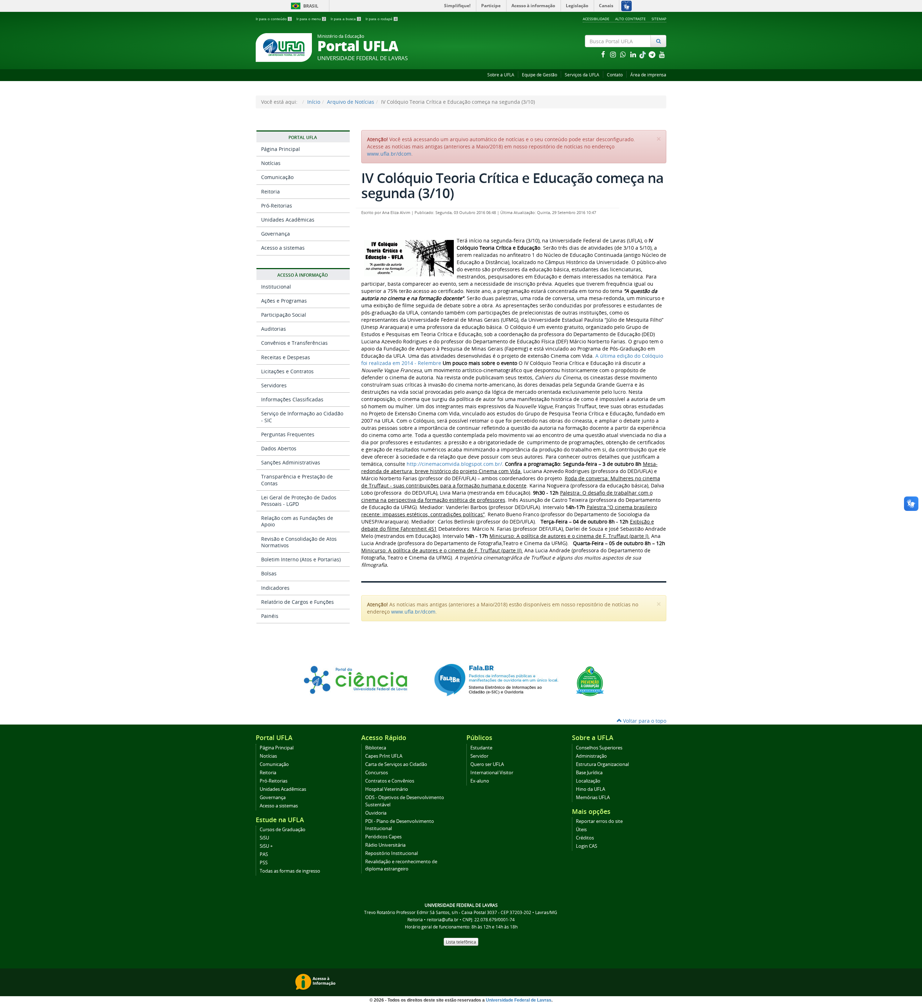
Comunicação (277, 177)
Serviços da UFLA (582, 75)
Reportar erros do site (599, 821)
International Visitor (491, 773)
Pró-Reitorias (276, 205)
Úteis (581, 829)
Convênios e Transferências (294, 342)
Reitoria (270, 191)
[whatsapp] (624, 54)
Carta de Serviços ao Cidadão (396, 764)
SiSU (264, 838)
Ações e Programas (284, 300)
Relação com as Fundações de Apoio (297, 521)
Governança (275, 233)
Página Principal (280, 149)
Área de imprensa (648, 75)
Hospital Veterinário (386, 789)
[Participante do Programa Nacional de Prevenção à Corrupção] (590, 680)
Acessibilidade (596, 18)
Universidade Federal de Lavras (518, 1000)
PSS (264, 863)
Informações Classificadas (292, 399)
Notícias (271, 163)
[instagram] (614, 54)
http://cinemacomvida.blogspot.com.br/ (454, 463)
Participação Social (283, 314)
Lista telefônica (461, 942)
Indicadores (275, 587)
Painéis (269, 615)
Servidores (274, 385)
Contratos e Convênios (389, 781)
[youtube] (662, 54)
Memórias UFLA (593, 797)
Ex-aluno (479, 781)
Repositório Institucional (391, 853)
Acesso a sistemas (283, 247)
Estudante (481, 748)
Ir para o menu (310, 19)
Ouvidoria (375, 813)
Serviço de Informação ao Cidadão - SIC (302, 416)
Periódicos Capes (383, 837)
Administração (591, 756)
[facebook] (604, 54)
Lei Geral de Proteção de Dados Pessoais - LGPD (298, 500)
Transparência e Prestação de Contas (297, 479)
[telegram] (653, 54)
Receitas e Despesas (285, 357)
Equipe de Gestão (539, 75)
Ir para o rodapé (381, 19)
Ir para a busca (345, 19)
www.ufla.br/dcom (389, 153)
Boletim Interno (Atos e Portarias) (301, 559)
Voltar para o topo (644, 720)
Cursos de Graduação (282, 829)
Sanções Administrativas (290, 462)
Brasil (303, 6)
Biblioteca (375, 748)
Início (313, 101)
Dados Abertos (278, 448)
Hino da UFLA (590, 789)
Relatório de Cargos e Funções (297, 601)
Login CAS (586, 846)
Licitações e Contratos (287, 371)
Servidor (479, 756)
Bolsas (269, 573)
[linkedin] (634, 54)
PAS (264, 854)
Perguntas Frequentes (287, 434)
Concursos (376, 773)
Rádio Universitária (385, 845)
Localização (588, 781)
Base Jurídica (589, 773)
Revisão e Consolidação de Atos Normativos (299, 542)
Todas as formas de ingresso (290, 871)
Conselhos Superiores (599, 748)
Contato (615, 75)
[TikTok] (643, 54)
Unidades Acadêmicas (287, 219)
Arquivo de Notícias (350, 101)
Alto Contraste (630, 18)
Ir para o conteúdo (273, 19)
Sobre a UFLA (500, 75)
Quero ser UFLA (487, 764)
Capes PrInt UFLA (383, 756)
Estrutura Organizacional (602, 764)
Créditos (585, 838)
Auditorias (273, 328)
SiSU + (266, 846)
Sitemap (659, 18)
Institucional (276, 286)
